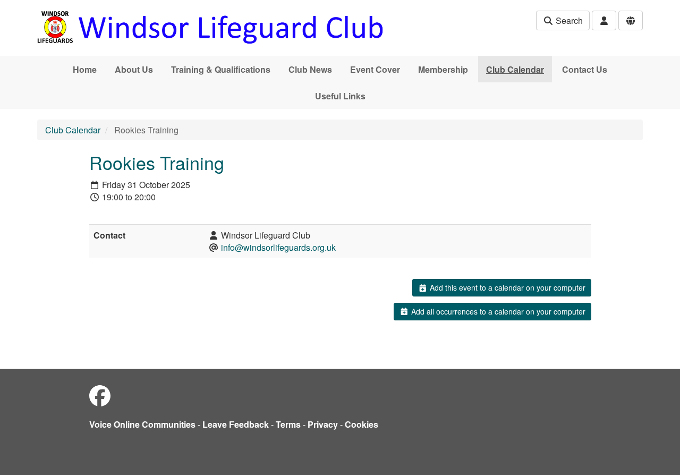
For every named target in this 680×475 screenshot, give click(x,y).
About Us (134, 69)
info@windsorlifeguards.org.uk (278, 247)
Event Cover (375, 69)
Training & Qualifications (220, 69)
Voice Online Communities (142, 424)
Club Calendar (515, 69)
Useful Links (340, 96)
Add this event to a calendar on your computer (506, 287)
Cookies (361, 424)
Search (568, 20)
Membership (443, 69)
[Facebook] (99, 395)
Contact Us (584, 69)
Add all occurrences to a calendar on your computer (497, 311)
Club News (310, 69)
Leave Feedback (235, 424)
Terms (288, 424)
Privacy (323, 424)
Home (85, 69)
